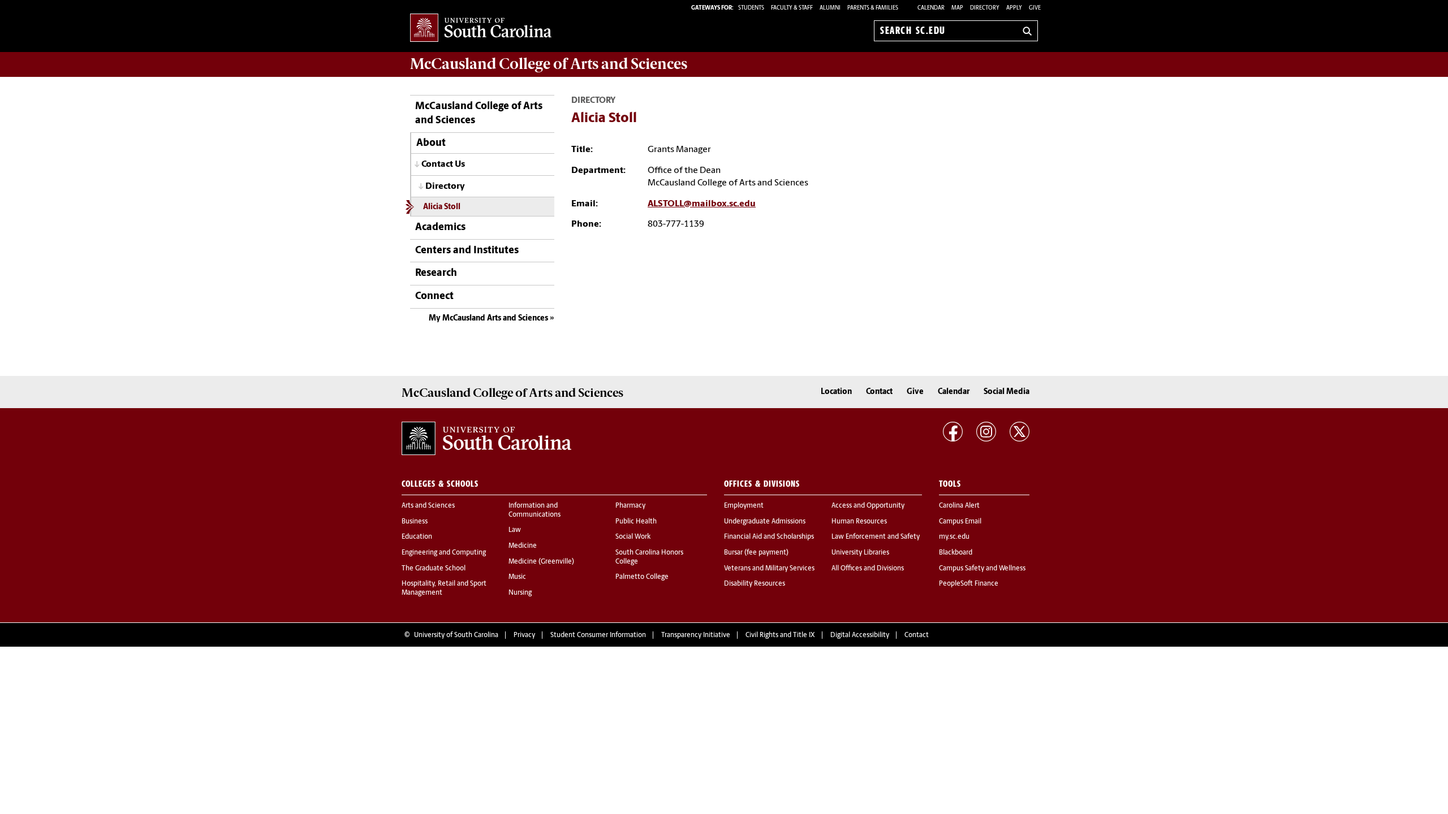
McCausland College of (548, 63)
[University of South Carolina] (486, 438)
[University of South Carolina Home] (480, 29)
